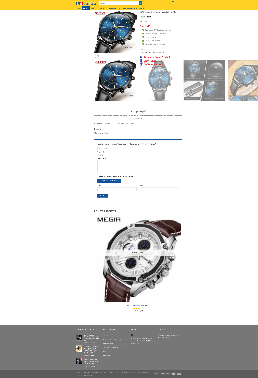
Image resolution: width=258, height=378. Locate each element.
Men (147, 52)
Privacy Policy (108, 343)
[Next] (117, 55)
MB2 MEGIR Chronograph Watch (138, 305)
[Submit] (140, 3)
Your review (101, 158)
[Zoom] (97, 56)
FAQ (119, 8)
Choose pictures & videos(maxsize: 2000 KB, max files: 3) (116, 176)
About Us (106, 336)
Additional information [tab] (126, 124)
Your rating (101, 152)
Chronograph (153, 52)
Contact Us (107, 355)
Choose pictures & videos (109, 180)
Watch (85, 8)
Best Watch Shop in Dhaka (167, 335)
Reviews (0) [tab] (98, 124)
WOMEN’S (102, 8)
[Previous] (112, 55)
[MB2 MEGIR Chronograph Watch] (138, 258)
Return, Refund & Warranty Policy (114, 340)
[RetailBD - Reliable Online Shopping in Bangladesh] (86, 3)
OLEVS (159, 52)
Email (142, 185)
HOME (79, 8)
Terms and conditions (110, 347)
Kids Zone (112, 8)
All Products (128, 8)
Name (99, 185)
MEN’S (93, 8)
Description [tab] (109, 124)
